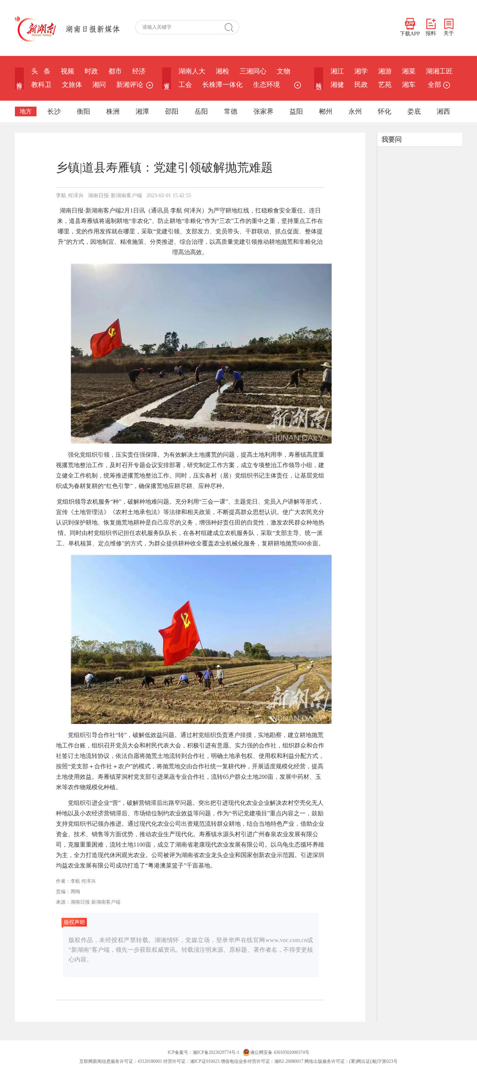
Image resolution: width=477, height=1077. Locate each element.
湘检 (222, 71)
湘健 (337, 84)
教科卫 (41, 84)
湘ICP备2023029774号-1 (216, 1052)
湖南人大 (192, 71)
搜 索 (231, 27)
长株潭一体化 (222, 84)
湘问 (99, 84)
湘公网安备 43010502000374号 (279, 1052)
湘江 (337, 71)
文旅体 (72, 84)
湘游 (385, 71)
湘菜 (409, 71)
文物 (283, 71)
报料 (431, 33)
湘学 (361, 71)
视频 (67, 71)
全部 (434, 84)
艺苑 (385, 84)
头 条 (40, 71)
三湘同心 (253, 71)
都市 (115, 71)
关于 (448, 33)
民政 (361, 84)
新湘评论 (129, 84)
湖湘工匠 (439, 71)
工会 (185, 84)
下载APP (410, 34)
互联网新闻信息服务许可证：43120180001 (120, 1061)
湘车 (409, 84)
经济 (139, 71)
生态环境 (266, 84)
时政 (91, 71)
